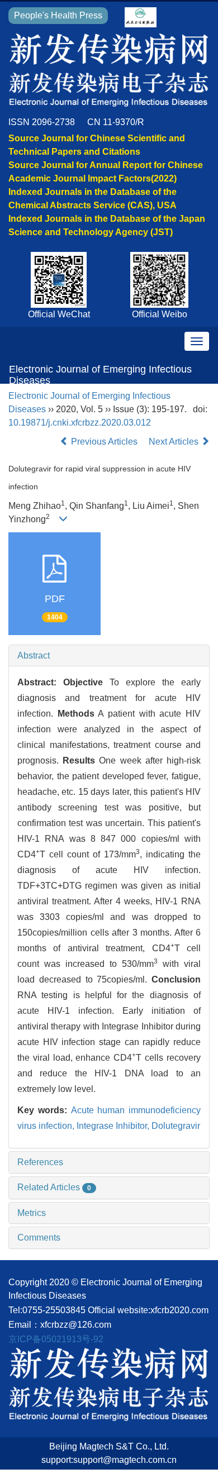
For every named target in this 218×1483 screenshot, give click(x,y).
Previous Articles (104, 441)
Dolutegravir (175, 1126)
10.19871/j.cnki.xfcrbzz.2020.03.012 (79, 422)
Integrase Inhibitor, (114, 1126)
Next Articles (175, 441)
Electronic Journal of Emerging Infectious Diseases (100, 373)
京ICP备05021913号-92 (55, 1339)
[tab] (109, 655)
